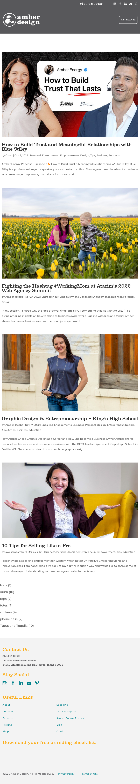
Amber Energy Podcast (71, 718)
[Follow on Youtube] (130, 4)
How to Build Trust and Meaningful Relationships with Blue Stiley (67, 147)
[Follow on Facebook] (120, 4)
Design (84, 155)
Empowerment (69, 155)
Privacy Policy (66, 773)
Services (7, 718)
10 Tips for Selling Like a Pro (36, 545)
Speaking (62, 704)
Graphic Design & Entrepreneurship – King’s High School (70, 418)
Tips (92, 155)
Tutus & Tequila (66, 711)
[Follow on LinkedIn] (125, 4)
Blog (59, 724)
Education (35, 430)
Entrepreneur (50, 155)
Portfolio (8, 711)
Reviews (8, 724)
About (5, 430)
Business (101, 155)
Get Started (128, 19)
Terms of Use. (90, 773)
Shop (6, 731)
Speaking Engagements (95, 296)
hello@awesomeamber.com (20, 660)
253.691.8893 (91, 4)
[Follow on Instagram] (115, 4)
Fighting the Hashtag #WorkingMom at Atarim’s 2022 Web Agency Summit (66, 288)
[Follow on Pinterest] (136, 4)
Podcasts (114, 155)
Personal (35, 155)
